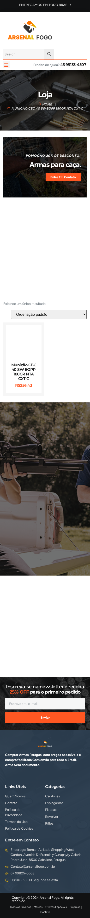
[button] (6, 64)
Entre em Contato (63, 177)
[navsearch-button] (62, 29)
